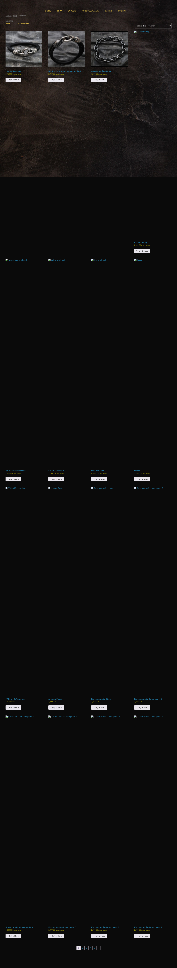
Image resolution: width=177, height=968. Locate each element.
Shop (59, 11)
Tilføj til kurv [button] (13, 80)
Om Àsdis (72, 11)
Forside (47, 11)
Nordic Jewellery (90, 11)
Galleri (108, 11)
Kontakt (122, 11)
